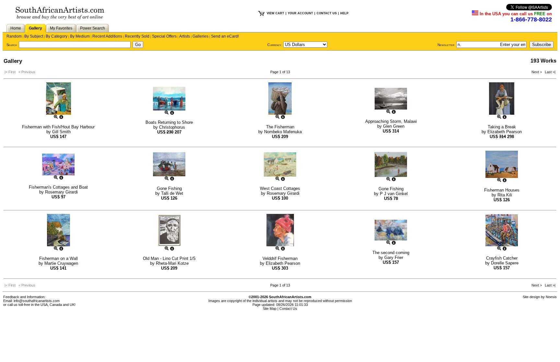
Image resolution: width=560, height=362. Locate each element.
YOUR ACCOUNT (300, 13)
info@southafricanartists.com (37, 301)
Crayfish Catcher (502, 258)
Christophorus (172, 127)
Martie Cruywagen (61, 263)
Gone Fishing (169, 188)
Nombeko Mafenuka (283, 131)
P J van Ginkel (394, 193)
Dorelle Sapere (505, 263)
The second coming (390, 252)
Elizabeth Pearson (504, 131)
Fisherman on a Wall (58, 258)
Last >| (549, 72)
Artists (184, 36)
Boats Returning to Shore (169, 122)
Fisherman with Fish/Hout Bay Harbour (58, 126)
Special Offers (164, 36)
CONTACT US (327, 13)
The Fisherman (280, 126)
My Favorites (61, 28)
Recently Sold (137, 36)
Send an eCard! (225, 36)
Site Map (269, 308)
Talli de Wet (172, 193)
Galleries (200, 36)
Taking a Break (502, 126)
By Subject (33, 36)
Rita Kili (504, 195)
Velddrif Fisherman (280, 258)
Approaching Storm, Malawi (391, 121)
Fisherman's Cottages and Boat (58, 187)
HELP (344, 13)
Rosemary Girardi (61, 192)
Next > (537, 72)
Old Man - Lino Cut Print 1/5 (169, 258)
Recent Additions (107, 36)
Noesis (551, 297)
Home (15, 28)
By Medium (80, 36)
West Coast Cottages (280, 188)
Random (14, 36)
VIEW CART (275, 13)
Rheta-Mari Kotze (172, 263)
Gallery (35, 28)
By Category (56, 36)
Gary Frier (393, 257)
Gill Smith (61, 131)
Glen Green (393, 126)
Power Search (92, 28)
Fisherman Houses (501, 190)
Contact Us (288, 308)
